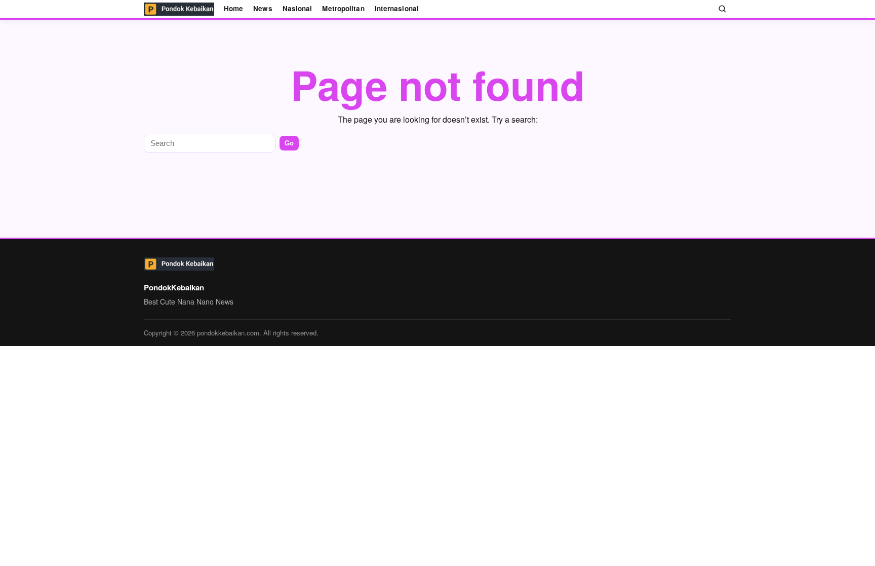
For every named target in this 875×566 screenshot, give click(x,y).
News (262, 8)
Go (289, 143)
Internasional (397, 8)
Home (233, 8)
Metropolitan (343, 8)
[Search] (722, 9)
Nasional (297, 8)
